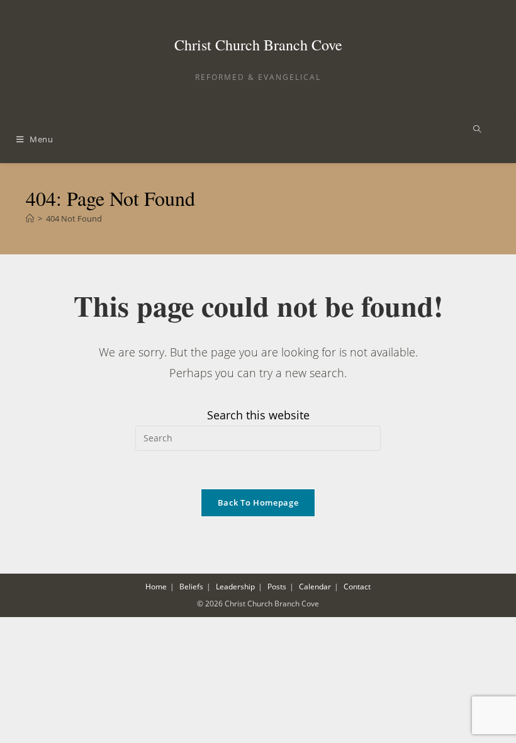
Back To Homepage (258, 502)
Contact (357, 586)
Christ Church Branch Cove (258, 45)
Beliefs (191, 586)
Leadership (235, 586)
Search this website (258, 415)
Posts (276, 586)
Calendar (315, 586)
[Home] (30, 218)
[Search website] (477, 130)
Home (156, 586)
